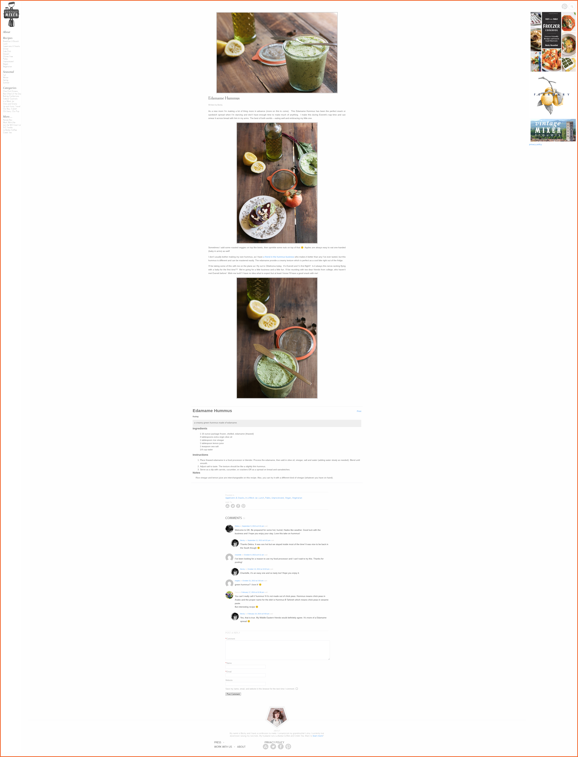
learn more (318, 736)
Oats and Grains (10, 104)
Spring (5, 80)
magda (237, 581)
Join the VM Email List (12, 125)
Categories (9, 87)
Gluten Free (8, 56)
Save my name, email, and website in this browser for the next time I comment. (260, 689)
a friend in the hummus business (278, 257)
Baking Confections (11, 96)
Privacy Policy (274, 742)
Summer (6, 83)
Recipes (7, 38)
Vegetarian (7, 67)
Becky (242, 540)
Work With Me (9, 122)
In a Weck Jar (8, 101)
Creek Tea (7, 133)
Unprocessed (8, 61)
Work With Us (223, 746)
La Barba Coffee (10, 130)
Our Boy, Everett (10, 109)
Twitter (233, 506)
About (241, 746)
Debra (237, 526)
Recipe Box (7, 120)
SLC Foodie (7, 127)
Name (228, 663)
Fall (4, 75)
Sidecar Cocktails (10, 99)
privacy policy (535, 144)
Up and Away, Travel (11, 106)
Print (359, 411)
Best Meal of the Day (12, 94)
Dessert (6, 54)
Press (217, 742)
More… (7, 116)
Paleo (5, 59)
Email (228, 672)
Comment (230, 639)
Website (229, 680)
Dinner (5, 49)
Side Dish (7, 51)
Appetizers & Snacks (11, 46)
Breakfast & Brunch (11, 41)
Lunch (5, 44)
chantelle (238, 555)
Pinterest (564, 6)
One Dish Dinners (10, 91)
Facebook (238, 506)
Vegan (5, 64)
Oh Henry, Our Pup (11, 111)
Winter (5, 78)
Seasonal (8, 71)
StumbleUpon (227, 506)
